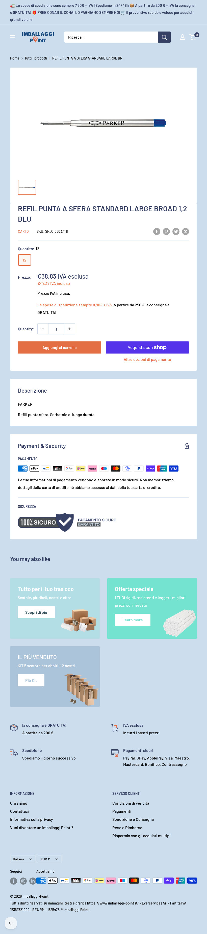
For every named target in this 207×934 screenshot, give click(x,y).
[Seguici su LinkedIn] (32, 881)
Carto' (23, 231)
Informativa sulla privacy (31, 819)
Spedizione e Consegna (133, 819)
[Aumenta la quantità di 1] (69, 329)
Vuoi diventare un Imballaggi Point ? (41, 827)
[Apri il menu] (12, 37)
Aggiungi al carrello (59, 347)
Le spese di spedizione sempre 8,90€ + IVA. (75, 304)
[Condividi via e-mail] (185, 231)
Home (14, 58)
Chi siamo (18, 803)
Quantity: (26, 328)
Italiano (18, 859)
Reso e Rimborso (127, 827)
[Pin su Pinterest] (166, 231)
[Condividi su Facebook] (156, 231)
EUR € (45, 859)
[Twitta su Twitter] (175, 231)
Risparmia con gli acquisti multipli (141, 835)
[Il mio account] (182, 37)
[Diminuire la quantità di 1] (43, 329)
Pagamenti (121, 811)
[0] (193, 37)
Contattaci (19, 811)
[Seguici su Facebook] (13, 881)
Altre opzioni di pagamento (147, 359)
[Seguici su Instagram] (23, 881)
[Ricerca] (164, 37)
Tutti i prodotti (35, 58)
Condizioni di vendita (130, 803)
